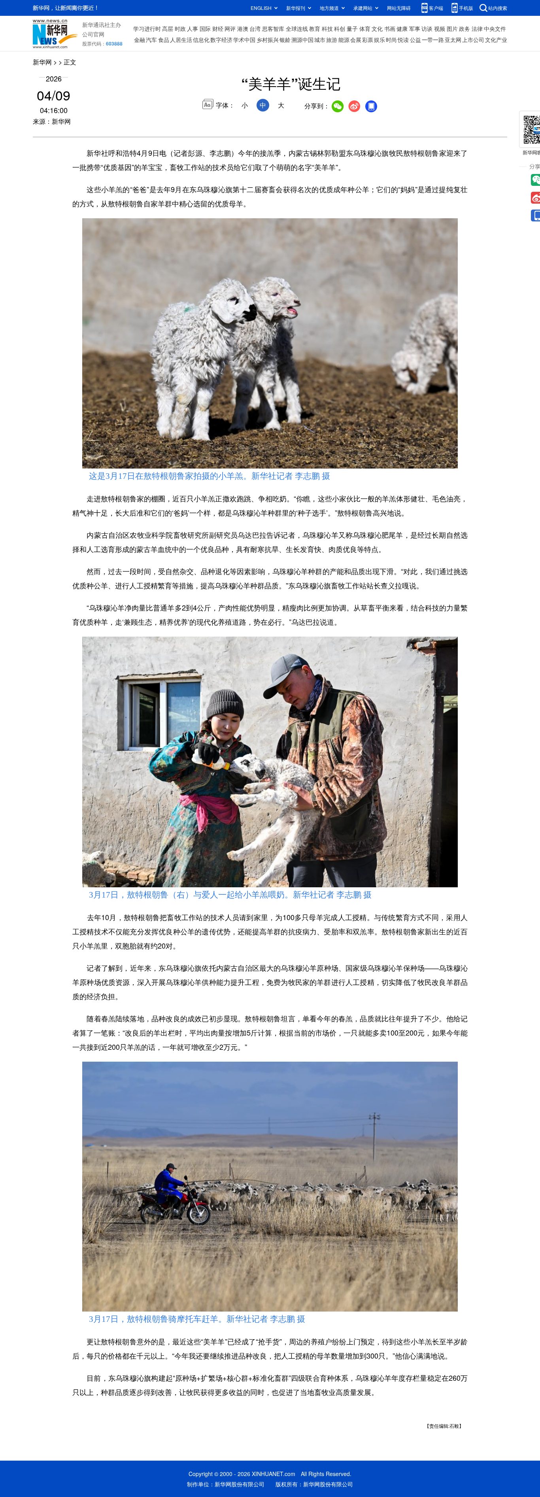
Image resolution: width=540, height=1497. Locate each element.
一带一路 (433, 39)
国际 (205, 28)
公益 (415, 39)
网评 (230, 28)
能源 (343, 39)
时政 (180, 28)
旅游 (331, 39)
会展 (355, 39)
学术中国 (244, 39)
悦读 (403, 39)
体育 (364, 28)
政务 (464, 28)
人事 (192, 28)
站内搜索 (497, 7)
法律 (477, 28)
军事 (414, 28)
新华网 (42, 61)
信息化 (201, 39)
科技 (327, 28)
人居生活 (181, 39)
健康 (402, 28)
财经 (217, 28)
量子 (352, 28)
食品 (163, 39)
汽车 (151, 39)
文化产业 (496, 39)
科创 (339, 28)
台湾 (255, 28)
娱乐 (379, 39)
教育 (314, 28)
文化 (377, 28)
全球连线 (297, 28)
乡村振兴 (268, 39)
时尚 (391, 39)
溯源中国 (302, 39)
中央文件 (495, 28)
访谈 (426, 28)
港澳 (242, 28)
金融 (139, 39)
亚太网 (453, 39)
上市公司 (473, 39)
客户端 (436, 7)
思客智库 (273, 28)
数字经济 (221, 39)
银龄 (285, 39)
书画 (389, 28)
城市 (319, 39)
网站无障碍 (399, 7)
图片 (452, 28)
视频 (439, 28)
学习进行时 (147, 28)
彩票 (367, 39)
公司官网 (93, 34)
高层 (167, 28)
